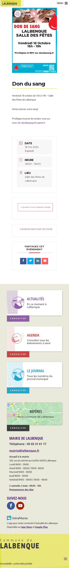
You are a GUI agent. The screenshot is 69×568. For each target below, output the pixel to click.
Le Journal (35, 370)
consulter (18, 428)
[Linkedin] (37, 261)
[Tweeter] (30, 261)
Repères (36, 411)
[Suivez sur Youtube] (20, 506)
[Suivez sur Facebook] (11, 506)
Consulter (18, 318)
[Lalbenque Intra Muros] (17, 519)
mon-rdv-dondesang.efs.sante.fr (28, 123)
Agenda (33, 335)
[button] (60, 3)
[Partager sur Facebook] (23, 261)
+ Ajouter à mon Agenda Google (35, 207)
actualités (35, 298)
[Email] (45, 261)
